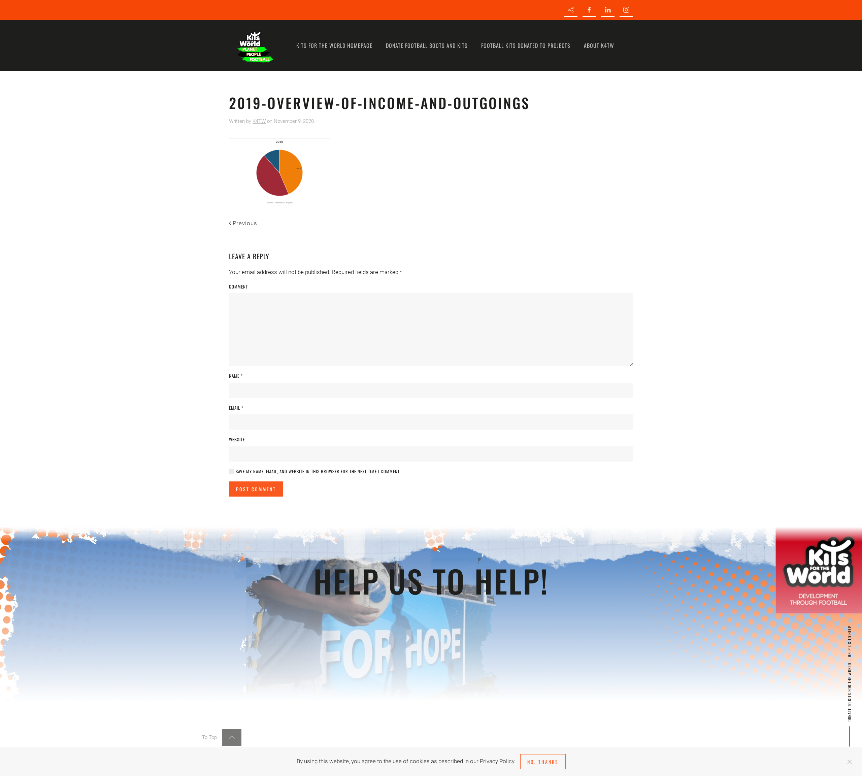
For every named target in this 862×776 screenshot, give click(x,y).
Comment (238, 286)
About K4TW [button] (599, 45)
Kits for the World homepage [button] (334, 45)
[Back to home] (254, 45)
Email (236, 408)
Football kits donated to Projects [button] (525, 45)
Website (237, 439)
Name (236, 376)
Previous (245, 223)
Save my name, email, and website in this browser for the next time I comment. (317, 471)
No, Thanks (543, 761)
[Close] (849, 762)
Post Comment (256, 489)
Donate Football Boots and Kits (427, 45)
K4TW (259, 121)
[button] (231, 737)
